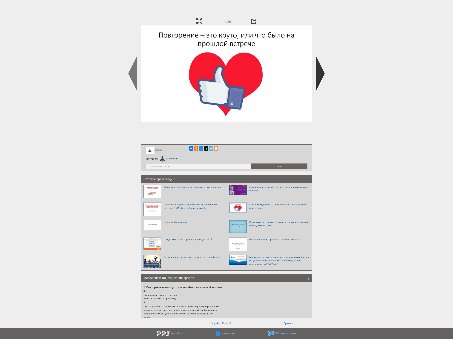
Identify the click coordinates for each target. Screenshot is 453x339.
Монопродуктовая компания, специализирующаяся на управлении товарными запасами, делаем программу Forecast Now (279, 260)
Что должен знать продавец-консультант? (188, 239)
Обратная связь (286, 333)
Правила (288, 323)
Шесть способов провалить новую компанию (275, 239)
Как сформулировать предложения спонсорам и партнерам (277, 206)
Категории (229, 333)
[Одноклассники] (196, 148)
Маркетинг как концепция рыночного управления (192, 187)
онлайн (176, 333)
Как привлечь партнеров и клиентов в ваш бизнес (192, 257)
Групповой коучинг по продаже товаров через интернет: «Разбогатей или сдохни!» (190, 206)
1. (145, 287)
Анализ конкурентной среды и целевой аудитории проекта (278, 188)
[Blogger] (216, 148)
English (215, 323)
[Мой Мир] (201, 148)
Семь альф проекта (175, 222)
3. (145, 302)
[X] (206, 148)
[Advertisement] (226, 8)
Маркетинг (172, 158)
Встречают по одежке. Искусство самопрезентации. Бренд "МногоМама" (279, 223)
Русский (226, 323)
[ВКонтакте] (191, 148)
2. (145, 290)
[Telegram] (211, 148)
